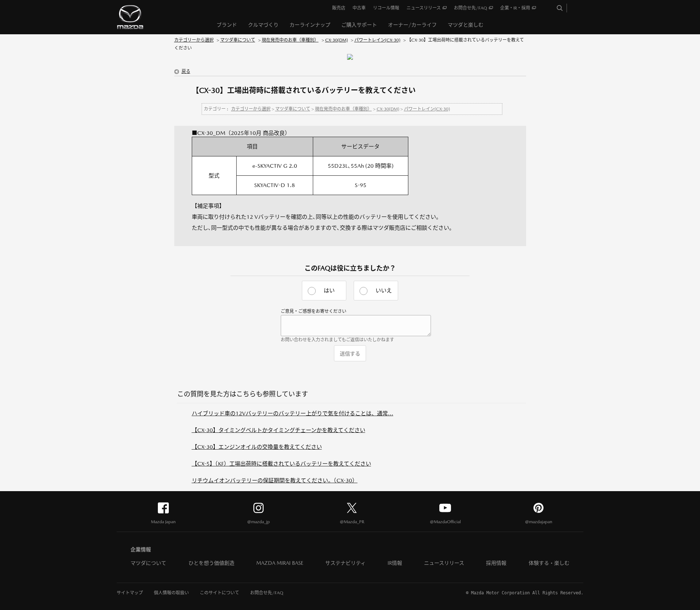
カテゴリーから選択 (194, 40)
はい (329, 290)
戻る (186, 71)
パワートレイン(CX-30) (377, 40)
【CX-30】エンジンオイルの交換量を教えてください (257, 447)
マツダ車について (237, 40)
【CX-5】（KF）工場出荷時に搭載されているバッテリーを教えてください (281, 464)
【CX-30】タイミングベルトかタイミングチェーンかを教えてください (278, 430)
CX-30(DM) (336, 40)
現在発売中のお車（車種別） (290, 40)
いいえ (384, 290)
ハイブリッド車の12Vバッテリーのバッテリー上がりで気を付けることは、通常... (292, 413)
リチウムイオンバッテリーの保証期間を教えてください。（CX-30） (275, 480)
